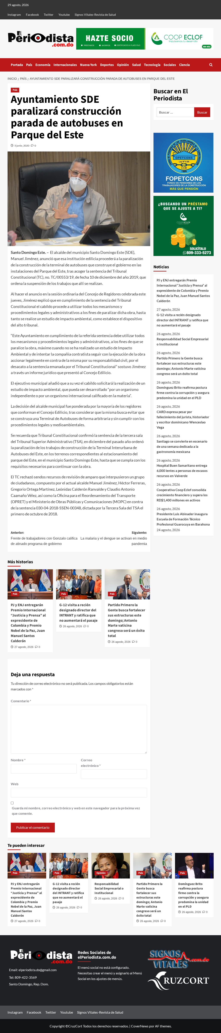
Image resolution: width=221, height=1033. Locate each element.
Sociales (170, 64)
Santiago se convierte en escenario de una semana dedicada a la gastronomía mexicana (182, 446)
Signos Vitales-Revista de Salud (95, 14)
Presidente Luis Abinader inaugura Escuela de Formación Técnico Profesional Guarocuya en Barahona (183, 519)
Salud (136, 64)
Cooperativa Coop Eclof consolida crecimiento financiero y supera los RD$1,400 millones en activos (182, 495)
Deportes (107, 64)
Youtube (64, 14)
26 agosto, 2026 (72, 626)
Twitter (49, 14)
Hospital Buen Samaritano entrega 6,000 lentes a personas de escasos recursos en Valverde (182, 470)
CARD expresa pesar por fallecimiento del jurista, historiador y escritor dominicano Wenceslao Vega (183, 419)
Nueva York (88, 64)
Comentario (21, 701)
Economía (42, 64)
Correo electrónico (91, 763)
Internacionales (65, 64)
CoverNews (139, 1026)
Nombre (18, 760)
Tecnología (152, 64)
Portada (17, 64)
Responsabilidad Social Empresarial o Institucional (182, 341)
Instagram (14, 14)
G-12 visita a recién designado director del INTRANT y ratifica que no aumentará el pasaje (78, 612)
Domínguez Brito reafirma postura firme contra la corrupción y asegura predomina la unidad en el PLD (183, 392)
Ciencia (184, 64)
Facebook (32, 14)
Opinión (123, 64)
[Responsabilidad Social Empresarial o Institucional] (110, 866)
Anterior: (44, 538)
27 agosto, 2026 (23, 647)
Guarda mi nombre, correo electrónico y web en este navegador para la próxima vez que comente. (76, 811)
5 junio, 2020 (21, 145)
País (29, 64)
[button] (211, 65)
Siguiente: (114, 538)
